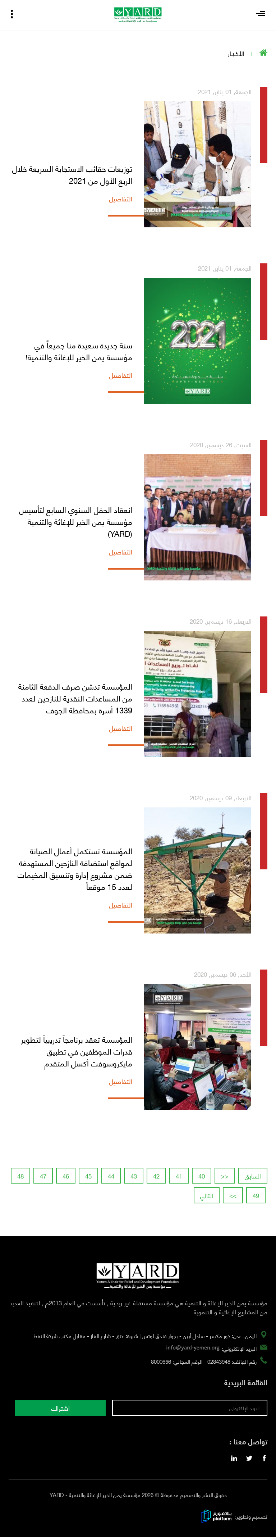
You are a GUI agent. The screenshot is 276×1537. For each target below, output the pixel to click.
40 (201, 1175)
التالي (206, 1195)
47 (43, 1175)
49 (256, 1195)
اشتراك (60, 1408)
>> (232, 1195)
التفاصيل (120, 198)
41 (179, 1175)
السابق (253, 1175)
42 (156, 1175)
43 (133, 1175)
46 (66, 1175)
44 (111, 1175)
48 (20, 1175)
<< (224, 1175)
